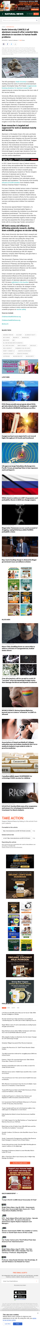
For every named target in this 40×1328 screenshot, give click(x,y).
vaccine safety (9, 54)
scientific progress (22, 53)
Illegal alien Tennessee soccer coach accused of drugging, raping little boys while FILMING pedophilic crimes (19, 530)
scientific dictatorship (24, 351)
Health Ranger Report (9, 1193)
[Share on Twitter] (12, 44)
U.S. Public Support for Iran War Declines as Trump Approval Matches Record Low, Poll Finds (19, 1120)
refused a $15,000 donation (11, 182)
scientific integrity (12, 53)
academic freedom (9, 47)
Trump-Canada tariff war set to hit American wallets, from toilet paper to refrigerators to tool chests (18, 1108)
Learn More (8, 1323)
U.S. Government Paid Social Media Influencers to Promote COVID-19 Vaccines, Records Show (19, 1102)
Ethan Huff (11, 402)
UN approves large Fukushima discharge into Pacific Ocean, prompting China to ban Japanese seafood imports (20, 468)
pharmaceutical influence (13, 51)
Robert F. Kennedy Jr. (25, 51)
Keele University (7, 348)
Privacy (4, 1304)
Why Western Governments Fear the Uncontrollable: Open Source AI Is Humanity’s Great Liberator (19, 1084)
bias (22, 49)
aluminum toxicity (24, 47)
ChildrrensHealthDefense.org (11, 317)
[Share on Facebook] (8, 44)
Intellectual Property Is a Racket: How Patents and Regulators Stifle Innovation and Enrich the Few (17, 1096)
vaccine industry (18, 356)
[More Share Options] (15, 44)
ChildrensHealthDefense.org (11, 320)
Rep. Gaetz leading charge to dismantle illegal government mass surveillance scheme (19, 561)
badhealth (4, 49)
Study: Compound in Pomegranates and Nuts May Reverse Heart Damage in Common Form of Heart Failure (19, 1139)
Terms (8, 1304)
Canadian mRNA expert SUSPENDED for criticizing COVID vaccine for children (17, 777)
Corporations (10, 26)
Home (3, 26)
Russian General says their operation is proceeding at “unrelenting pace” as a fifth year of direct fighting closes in (19, 1019)
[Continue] (37, 1281)
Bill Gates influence (13, 50)
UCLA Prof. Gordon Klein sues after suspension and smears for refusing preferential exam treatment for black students (19, 808)
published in (20, 282)
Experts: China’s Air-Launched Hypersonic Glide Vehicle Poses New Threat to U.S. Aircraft (18, 1060)
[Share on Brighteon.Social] (4, 44)
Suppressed (30, 53)
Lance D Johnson (13, 40)
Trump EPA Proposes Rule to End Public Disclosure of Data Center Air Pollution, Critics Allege (19, 1090)
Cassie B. (11, 433)
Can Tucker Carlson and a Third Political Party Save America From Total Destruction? (19, 1240)
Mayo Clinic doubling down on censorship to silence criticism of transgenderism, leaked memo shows (18, 648)
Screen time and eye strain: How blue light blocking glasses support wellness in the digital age (19, 1145)
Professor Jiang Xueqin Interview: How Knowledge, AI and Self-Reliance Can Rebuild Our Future (19, 1261)
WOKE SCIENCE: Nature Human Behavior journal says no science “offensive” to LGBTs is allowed (19, 712)
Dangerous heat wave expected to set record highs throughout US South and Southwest (19, 437)
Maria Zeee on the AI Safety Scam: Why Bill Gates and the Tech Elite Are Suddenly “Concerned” (19, 1127)
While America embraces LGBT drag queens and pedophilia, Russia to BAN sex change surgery (20, 499)
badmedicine (10, 49)
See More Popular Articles (20, 1163)
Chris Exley (29, 50)
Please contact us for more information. (12, 847)
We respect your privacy (20, 1285)
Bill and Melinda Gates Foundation (13, 343)
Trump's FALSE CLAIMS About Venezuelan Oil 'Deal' (19, 1200)
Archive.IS (5, 324)
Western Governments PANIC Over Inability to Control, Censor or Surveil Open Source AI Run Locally (20, 1231)
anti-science (32, 47)
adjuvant (17, 47)
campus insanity (22, 50)
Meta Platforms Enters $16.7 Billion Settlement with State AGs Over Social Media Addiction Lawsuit (19, 1031)
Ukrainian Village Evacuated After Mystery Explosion (17, 1043)
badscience (18, 49)
